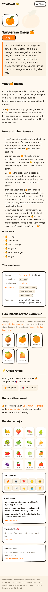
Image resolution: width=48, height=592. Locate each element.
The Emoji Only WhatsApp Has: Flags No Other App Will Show (21, 503)
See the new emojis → (13, 558)
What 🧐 (10, 4)
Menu (40, 4)
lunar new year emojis (33, 405)
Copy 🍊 (9, 38)
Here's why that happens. (12, 324)
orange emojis (13, 409)
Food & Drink (24, 275)
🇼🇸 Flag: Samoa (29, 387)
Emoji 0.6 (23, 283)
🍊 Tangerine (10, 387)
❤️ (24, 481)
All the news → (11, 520)
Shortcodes (9, 287)
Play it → (8, 539)
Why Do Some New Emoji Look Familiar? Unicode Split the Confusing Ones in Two (21, 509)
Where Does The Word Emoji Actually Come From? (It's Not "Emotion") (22, 515)
